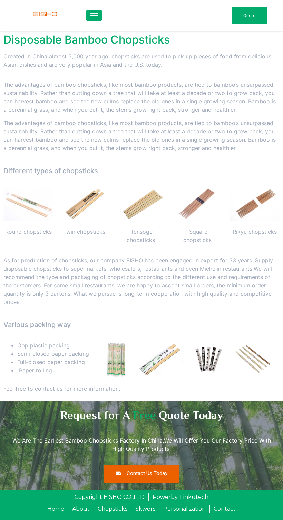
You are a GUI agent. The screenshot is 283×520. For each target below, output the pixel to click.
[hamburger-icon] (94, 15)
